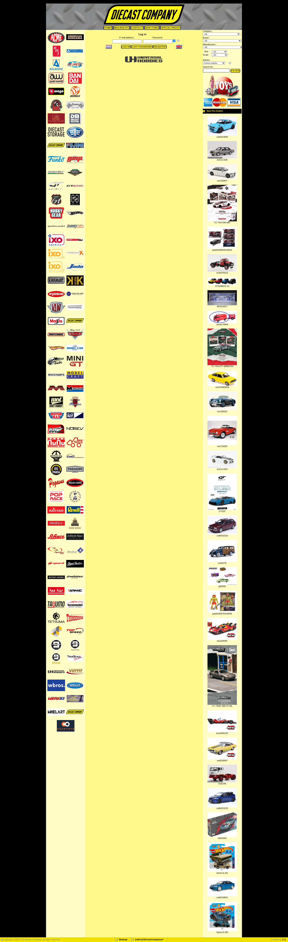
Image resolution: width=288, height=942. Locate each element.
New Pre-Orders (215, 111)
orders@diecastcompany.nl (149, 939)
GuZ (284, 939)
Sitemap (123, 939)
